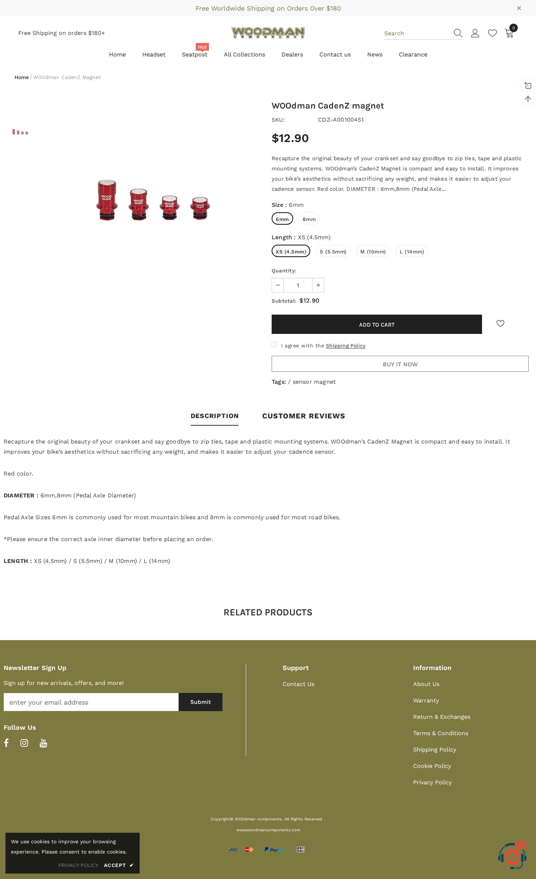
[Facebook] (6, 742)
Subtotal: (284, 301)
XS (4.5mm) (291, 252)
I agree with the (302, 345)
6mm (282, 219)
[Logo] (268, 32)
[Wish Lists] (500, 324)
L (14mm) (412, 252)
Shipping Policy (345, 345)
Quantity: (284, 270)
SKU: (278, 120)
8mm (309, 219)
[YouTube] (43, 742)
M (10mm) (373, 252)
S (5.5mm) (333, 252)
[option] (152, 197)
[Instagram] (24, 742)
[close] (519, 7)
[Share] (522, 326)
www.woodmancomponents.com (268, 830)
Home (22, 77)
